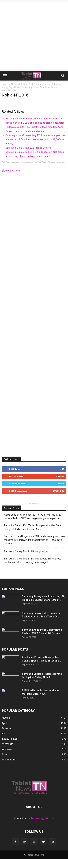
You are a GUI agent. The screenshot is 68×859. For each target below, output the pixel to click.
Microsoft (7, 744)
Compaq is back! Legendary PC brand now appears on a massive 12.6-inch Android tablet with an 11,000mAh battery (35, 139)
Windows (7, 749)
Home (5, 84)
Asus (4, 754)
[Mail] (34, 841)
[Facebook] (15, 841)
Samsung (7, 728)
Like (62, 469)
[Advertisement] (34, 35)
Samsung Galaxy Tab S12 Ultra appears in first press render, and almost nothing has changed (32, 560)
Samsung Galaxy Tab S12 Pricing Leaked (28, 147)
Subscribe (58, 491)
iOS (4, 733)
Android (6, 717)
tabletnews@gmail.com (41, 818)
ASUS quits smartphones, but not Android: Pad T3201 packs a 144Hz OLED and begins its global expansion (33, 516)
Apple (5, 723)
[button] (63, 76)
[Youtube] (52, 841)
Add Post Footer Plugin (43, 162)
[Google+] (24, 841)
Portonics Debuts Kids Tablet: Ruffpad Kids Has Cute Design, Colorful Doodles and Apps (32, 527)
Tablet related (9, 738)
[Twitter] (43, 841)
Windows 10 (9, 759)
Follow (60, 476)
